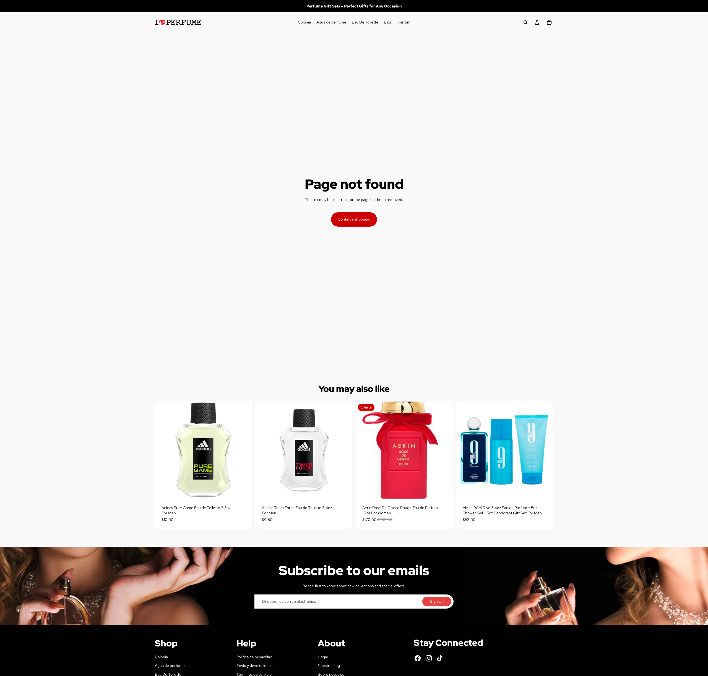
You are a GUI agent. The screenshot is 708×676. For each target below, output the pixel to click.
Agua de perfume (170, 665)
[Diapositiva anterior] (464, 450)
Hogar (323, 656)
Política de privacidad (254, 656)
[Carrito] (549, 22)
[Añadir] (243, 490)
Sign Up (437, 601)
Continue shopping (354, 219)
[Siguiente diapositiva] (545, 450)
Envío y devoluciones (254, 665)
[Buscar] (525, 22)
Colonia (161, 656)
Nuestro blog (329, 665)
